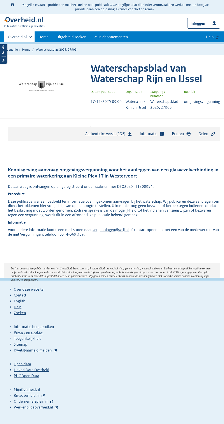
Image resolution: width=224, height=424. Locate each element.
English (19, 301)
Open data (22, 364)
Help (17, 307)
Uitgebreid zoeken (71, 36)
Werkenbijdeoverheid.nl (33, 407)
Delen (203, 133)
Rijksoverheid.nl (27, 395)
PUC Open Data (26, 375)
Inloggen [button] (198, 23)
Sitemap (20, 344)
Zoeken (20, 312)
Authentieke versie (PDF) (106, 135)
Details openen (3, 53)
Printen (178, 133)
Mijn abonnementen (111, 36)
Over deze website (29, 289)
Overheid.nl (17, 38)
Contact (20, 295)
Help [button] (210, 36)
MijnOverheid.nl (27, 389)
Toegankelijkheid (28, 338)
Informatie (148, 133)
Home (43, 36)
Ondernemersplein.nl (31, 401)
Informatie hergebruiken (34, 326)
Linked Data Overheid (31, 369)
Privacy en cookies (28, 332)
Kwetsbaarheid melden (33, 350)
